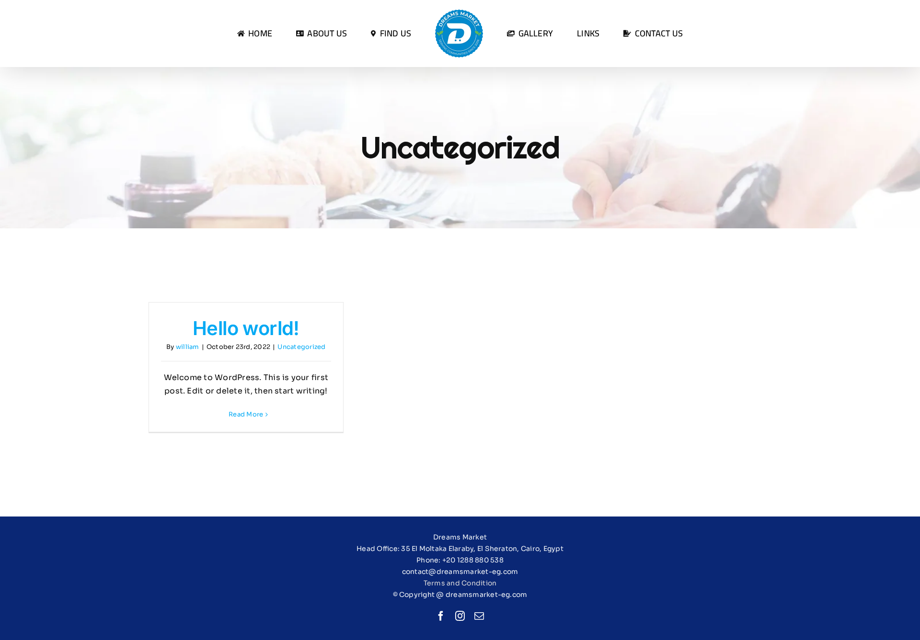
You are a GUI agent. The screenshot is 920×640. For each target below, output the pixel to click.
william (187, 347)
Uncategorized (301, 347)
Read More (246, 414)
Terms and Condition (460, 583)
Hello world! (246, 328)
